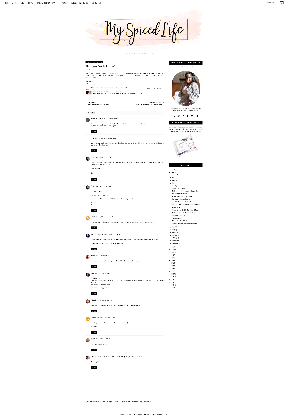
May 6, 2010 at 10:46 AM (103, 186)
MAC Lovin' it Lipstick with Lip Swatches (181, 221)
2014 (172, 255)
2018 (172, 266)
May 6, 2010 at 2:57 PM (104, 300)
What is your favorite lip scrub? (179, 194)
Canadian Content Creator (47, 3)
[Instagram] (179, 116)
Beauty (30, 3)
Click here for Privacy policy (185, 66)
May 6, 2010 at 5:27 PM (107, 317)
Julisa (93, 217)
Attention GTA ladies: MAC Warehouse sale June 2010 (185, 213)
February (174, 177)
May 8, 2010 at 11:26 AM (134, 356)
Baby (22, 3)
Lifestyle (64, 3)
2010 (172, 172)
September (175, 235)
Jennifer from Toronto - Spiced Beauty (107, 357)
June (173, 227)
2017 (172, 263)
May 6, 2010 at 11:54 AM (112, 234)
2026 (172, 287)
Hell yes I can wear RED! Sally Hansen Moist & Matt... (185, 210)
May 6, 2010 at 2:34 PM (102, 273)
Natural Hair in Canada (79, 3)
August (174, 232)
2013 (172, 252)
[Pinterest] (183, 116)
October (174, 238)
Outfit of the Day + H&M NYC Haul (180, 188)
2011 (172, 247)
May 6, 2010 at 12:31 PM (104, 256)
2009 (172, 170)
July (173, 230)
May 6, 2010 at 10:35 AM (103, 157)
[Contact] (197, 116)
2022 (172, 277)
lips (92, 89)
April (173, 183)
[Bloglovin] (192, 116)
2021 (172, 274)
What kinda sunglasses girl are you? (181, 199)
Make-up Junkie (97, 119)
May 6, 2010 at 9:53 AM (109, 138)
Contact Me (96, 3)
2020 (172, 271)
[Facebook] (187, 116)
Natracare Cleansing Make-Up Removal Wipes (185, 128)
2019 (172, 268)
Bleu (93, 339)
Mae (92, 273)
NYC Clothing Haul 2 (177, 218)
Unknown (95, 318)
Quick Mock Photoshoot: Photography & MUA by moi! (185, 224)
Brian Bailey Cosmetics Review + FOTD (181, 202)
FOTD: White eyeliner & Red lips (180, 215)
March (174, 180)
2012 (172, 249)
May (173, 186)
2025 (172, 285)
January (174, 175)
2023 (172, 279)
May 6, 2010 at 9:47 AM (111, 118)
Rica (92, 157)
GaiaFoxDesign (163, 415)
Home (6, 3)
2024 (172, 282)
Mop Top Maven (97, 234)
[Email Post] (126, 87)
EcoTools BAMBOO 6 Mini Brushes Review (182, 196)
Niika (93, 256)
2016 (172, 260)
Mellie (93, 300)
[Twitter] (175, 116)
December (174, 243)
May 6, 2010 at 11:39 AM (104, 217)
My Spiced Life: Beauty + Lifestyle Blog (137, 415)
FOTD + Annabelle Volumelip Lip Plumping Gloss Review (185, 204)
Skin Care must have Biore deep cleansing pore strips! (185, 191)
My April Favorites (176, 207)
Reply (94, 131)
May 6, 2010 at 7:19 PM (103, 339)
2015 (172, 258)
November (174, 241)
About (14, 3)
